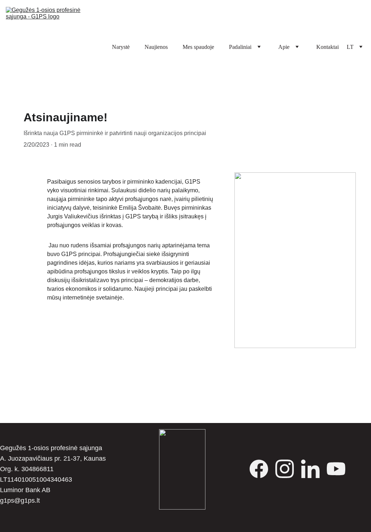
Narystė (121, 47)
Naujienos (156, 47)
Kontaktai (327, 47)
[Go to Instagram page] (288, 469)
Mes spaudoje (198, 47)
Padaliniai (240, 47)
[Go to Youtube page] (336, 469)
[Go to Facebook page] (262, 469)
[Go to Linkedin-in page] (314, 469)
